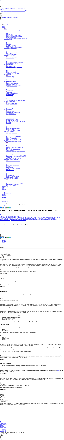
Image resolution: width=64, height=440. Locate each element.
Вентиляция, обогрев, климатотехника (13, 41)
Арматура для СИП (3, 222)
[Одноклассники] (2, 207)
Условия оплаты (3, 422)
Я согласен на (10, 398)
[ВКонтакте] (1, 207)
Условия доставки (3, 423)
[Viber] (6, 207)
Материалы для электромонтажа (11, 103)
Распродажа (27, 219)
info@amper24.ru (4, 205)
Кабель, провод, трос (10, 76)
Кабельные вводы (10, 222)
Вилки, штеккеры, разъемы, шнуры (45, 217)
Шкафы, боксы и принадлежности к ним (13, 161)
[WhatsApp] (8, 207)
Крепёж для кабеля (16, 222)
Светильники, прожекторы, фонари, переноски (37, 219)
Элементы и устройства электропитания (13, 180)
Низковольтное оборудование (11, 116)
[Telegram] (10, 207)
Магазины (2, 420)
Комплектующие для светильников (12, 83)
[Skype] (9, 207)
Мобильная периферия (10, 111)
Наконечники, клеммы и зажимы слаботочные (42, 222)
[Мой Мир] (3, 207)
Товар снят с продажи (22, 217)
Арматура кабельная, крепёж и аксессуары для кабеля (15, 31)
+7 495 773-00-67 (3, 429)
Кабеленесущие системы (10, 66)
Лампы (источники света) (10, 92)
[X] (5, 207)
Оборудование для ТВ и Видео (11, 133)
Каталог (5, 29)
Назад (5, 28)
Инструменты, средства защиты (11, 57)
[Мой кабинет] (0, 12)
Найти (2, 435)
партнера (58, 370)
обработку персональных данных (12, 398)
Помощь (1, 421)
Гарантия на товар (3, 424)
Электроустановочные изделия (11, 172)
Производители (3, 427)
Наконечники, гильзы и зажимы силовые (27, 222)
